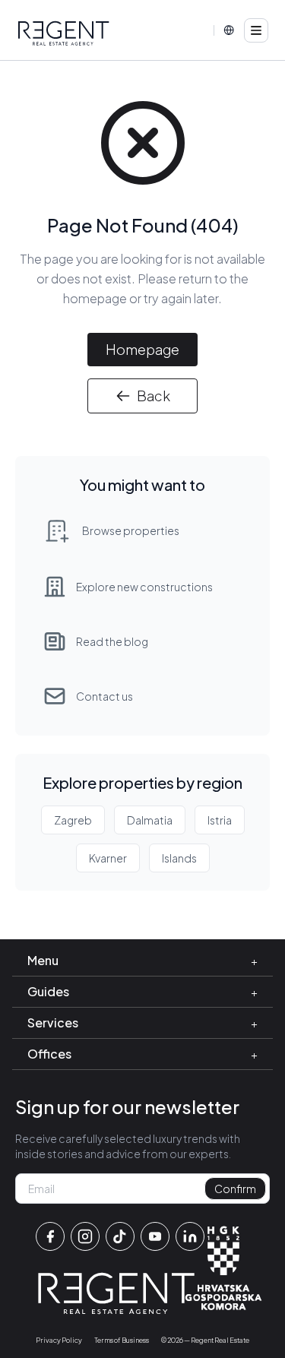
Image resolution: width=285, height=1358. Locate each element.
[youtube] (155, 1236)
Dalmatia (150, 820)
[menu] (256, 30)
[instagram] (85, 1236)
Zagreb (73, 820)
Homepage (142, 349)
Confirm (235, 1188)
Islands (179, 858)
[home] (64, 33)
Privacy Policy (59, 1340)
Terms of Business (121, 1340)
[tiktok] (120, 1236)
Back (153, 395)
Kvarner (108, 858)
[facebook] (50, 1236)
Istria (219, 820)
